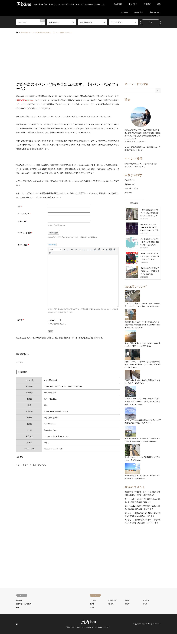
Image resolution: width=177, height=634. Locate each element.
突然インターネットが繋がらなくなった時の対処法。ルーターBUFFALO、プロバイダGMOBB (143, 363)
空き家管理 (118, 4)
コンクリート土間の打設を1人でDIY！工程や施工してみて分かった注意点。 (142, 304)
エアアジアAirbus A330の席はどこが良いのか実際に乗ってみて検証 (143, 421)
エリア (20, 320)
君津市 (92, 604)
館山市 (145, 604)
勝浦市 (127, 600)
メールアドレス (23, 214)
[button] (55, 249)
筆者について (81, 627)
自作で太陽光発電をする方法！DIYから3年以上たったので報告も (142, 344)
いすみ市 (93, 600)
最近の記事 (134, 203)
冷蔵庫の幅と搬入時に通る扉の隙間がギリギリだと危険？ (142, 381)
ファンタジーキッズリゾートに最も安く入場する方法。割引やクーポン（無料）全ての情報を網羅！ (142, 401)
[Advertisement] (88, 59)
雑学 (159, 4)
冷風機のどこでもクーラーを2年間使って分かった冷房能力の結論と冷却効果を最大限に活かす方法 (142, 325)
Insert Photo (52, 244)
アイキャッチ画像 (24, 233)
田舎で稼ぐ (133, 4)
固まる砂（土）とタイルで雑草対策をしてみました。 (142, 458)
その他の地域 (112, 600)
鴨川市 (92, 607)
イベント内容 (23, 245)
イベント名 (22, 221)
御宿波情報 (138, 12)
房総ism (88, 621)
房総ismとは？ (155, 12)
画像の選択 (53, 233)
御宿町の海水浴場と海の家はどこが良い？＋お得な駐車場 (142, 477)
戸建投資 (147, 4)
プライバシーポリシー (102, 627)
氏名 (19, 206)
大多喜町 (110, 604)
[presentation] (55, 249)
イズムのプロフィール (136, 141)
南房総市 (146, 600)
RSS (17, 624)
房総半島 (124, 12)
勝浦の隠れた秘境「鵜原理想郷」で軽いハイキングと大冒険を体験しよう (142, 440)
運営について (70, 627)
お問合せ (90, 627)
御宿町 (127, 604)
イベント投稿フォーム (136, 167)
